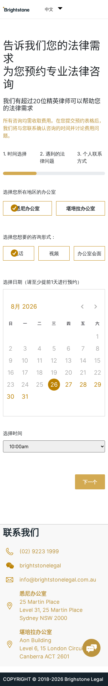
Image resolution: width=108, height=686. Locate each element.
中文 (49, 9)
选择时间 (12, 433)
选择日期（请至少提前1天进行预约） (42, 282)
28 (83, 384)
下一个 (90, 482)
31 (25, 396)
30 (10, 396)
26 (54, 384)
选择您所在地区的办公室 (29, 191)
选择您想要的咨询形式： (29, 236)
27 (68, 384)
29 (97, 384)
